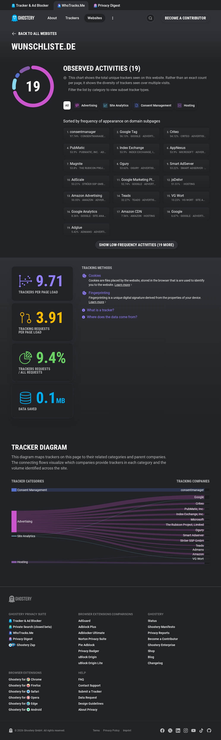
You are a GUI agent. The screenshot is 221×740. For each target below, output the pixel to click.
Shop (151, 651)
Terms (96, 730)
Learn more (122, 284)
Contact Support (89, 685)
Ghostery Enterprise (161, 645)
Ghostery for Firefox (25, 685)
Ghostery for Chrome (25, 679)
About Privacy (87, 709)
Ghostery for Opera (24, 697)
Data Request (87, 697)
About (52, 18)
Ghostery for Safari (24, 691)
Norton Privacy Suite (92, 639)
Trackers (72, 18)
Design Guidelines (90, 703)
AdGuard (84, 621)
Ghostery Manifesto (161, 627)
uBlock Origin (87, 657)
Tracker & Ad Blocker (32, 5)
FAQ (81, 679)
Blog (151, 657)
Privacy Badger (88, 651)
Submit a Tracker (90, 691)
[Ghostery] (23, 18)
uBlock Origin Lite (90, 663)
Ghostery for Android (25, 709)
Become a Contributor (185, 18)
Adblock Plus (87, 627)
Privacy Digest (109, 5)
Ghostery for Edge (23, 703)
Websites (95, 18)
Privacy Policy (111, 730)
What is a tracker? (100, 310)
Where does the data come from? (112, 317)
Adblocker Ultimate (91, 633)
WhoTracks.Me (73, 5)
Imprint (127, 730)
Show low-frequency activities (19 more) (136, 244)
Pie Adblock (86, 645)
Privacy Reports (158, 633)
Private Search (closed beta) (32, 627)
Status (152, 621)
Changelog (155, 663)
